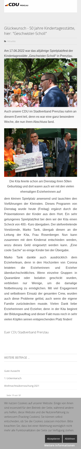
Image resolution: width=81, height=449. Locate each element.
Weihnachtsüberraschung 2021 (21, 385)
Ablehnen (70, 438)
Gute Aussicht (12, 371)
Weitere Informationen (59, 445)
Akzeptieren (53, 438)
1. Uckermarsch (12, 378)
